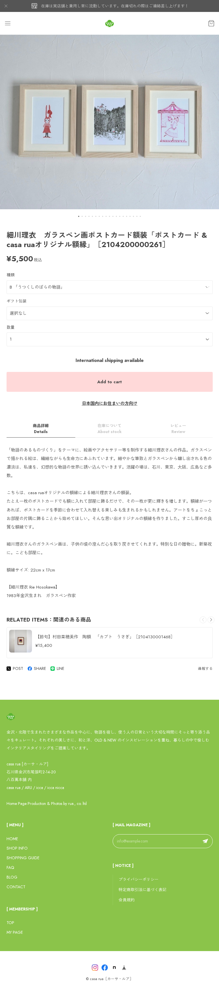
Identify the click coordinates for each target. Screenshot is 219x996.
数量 (11, 327)
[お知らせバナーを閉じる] (6, 6)
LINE (60, 668)
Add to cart (109, 382)
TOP (10, 922)
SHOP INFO (17, 848)
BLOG (12, 877)
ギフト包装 (17, 301)
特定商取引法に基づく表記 (143, 890)
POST (18, 668)
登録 (205, 841)
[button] (78, 216)
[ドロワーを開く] (7, 23)
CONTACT (16, 887)
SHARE (40, 668)
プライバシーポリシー (139, 879)
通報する (205, 668)
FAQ (10, 867)
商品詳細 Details (41, 428)
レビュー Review (178, 428)
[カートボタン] (211, 23)
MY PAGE (15, 932)
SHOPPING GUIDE (23, 858)
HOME (12, 839)
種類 (11, 275)
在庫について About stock (109, 428)
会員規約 (127, 900)
